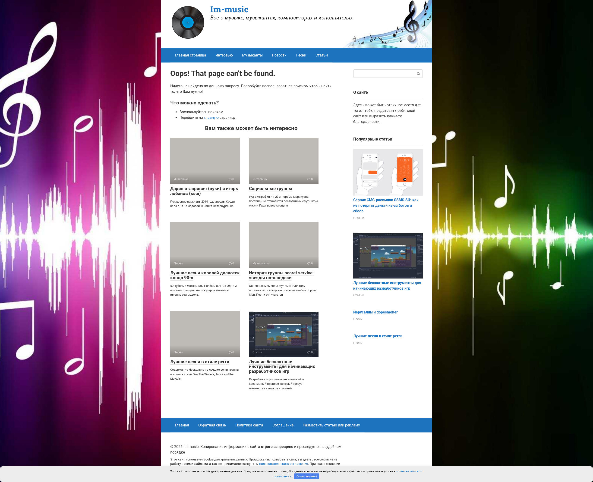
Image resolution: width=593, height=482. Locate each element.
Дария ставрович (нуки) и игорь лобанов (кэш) (204, 191)
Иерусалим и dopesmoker (375, 312)
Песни (301, 55)
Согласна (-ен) (306, 476)
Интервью (224, 55)
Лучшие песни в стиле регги (199, 361)
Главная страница (190, 55)
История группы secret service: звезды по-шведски (281, 275)
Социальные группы (270, 188)
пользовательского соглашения (283, 464)
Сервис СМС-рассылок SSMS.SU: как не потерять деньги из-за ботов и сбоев (386, 205)
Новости (279, 55)
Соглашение (282, 425)
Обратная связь (212, 425)
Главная (182, 425)
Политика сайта (249, 425)
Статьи (321, 55)
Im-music (229, 9)
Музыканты (252, 55)
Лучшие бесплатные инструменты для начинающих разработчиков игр (282, 366)
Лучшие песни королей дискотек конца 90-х (205, 275)
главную (211, 117)
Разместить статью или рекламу (331, 425)
